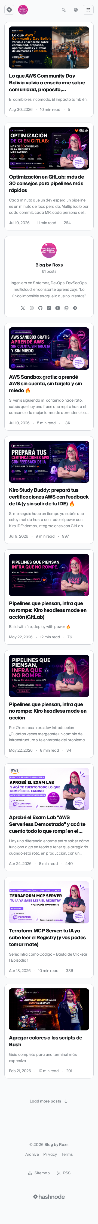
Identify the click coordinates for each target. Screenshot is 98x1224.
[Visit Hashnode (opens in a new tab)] (49, 1196)
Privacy (50, 1154)
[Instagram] (31, 308)
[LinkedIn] (49, 308)
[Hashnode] (75, 308)
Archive (32, 1154)
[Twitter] (23, 308)
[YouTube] (57, 308)
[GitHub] (40, 308)
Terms (67, 1154)
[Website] (66, 308)
